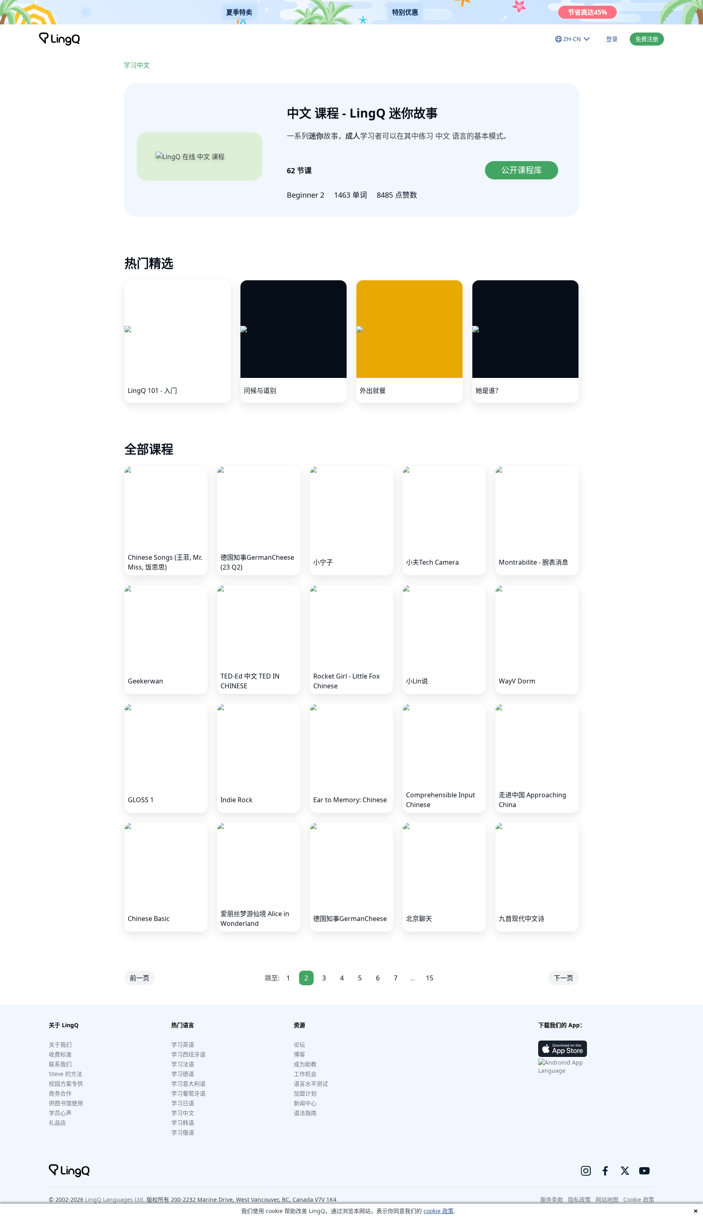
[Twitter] (625, 1171)
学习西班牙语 (188, 1054)
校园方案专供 (66, 1083)
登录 (612, 39)
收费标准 (60, 1054)
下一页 (563, 977)
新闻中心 (305, 1103)
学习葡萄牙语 (188, 1093)
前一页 (139, 977)
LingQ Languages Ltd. (115, 1199)
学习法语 (182, 1064)
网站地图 (607, 1199)
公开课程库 (521, 170)
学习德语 (182, 1074)
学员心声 (60, 1113)
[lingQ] (59, 39)
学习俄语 (182, 1132)
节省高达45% (587, 12)
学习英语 (182, 1044)
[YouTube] (644, 1171)
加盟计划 (305, 1093)
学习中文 (137, 65)
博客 (299, 1054)
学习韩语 (182, 1122)
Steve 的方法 (65, 1074)
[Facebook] (605, 1171)
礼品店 (57, 1122)
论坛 (299, 1044)
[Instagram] (586, 1171)
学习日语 (182, 1103)
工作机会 (305, 1074)
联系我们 (60, 1064)
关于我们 (60, 1044)
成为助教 (305, 1064)
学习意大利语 (188, 1083)
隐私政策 (579, 1199)
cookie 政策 (439, 1211)
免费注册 (646, 39)
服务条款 (551, 1199)
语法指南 (305, 1113)
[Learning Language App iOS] (562, 1049)
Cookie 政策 (638, 1199)
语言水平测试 (311, 1083)
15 (429, 977)
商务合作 (60, 1093)
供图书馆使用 (66, 1103)
